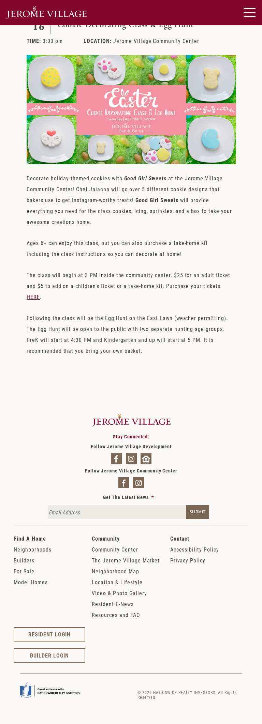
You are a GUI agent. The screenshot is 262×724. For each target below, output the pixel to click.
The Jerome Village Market (126, 560)
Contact (180, 538)
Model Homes (31, 582)
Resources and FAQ (116, 614)
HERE (33, 296)
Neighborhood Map (115, 571)
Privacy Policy (187, 560)
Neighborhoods (32, 549)
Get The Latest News (128, 497)
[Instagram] (131, 458)
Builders (24, 560)
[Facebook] (116, 458)
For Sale (24, 571)
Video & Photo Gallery (119, 593)
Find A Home (30, 538)
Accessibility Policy (194, 549)
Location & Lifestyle (117, 582)
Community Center (115, 549)
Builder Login (49, 655)
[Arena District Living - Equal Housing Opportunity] (146, 458)
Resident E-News (112, 603)
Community (106, 538)
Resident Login (49, 634)
